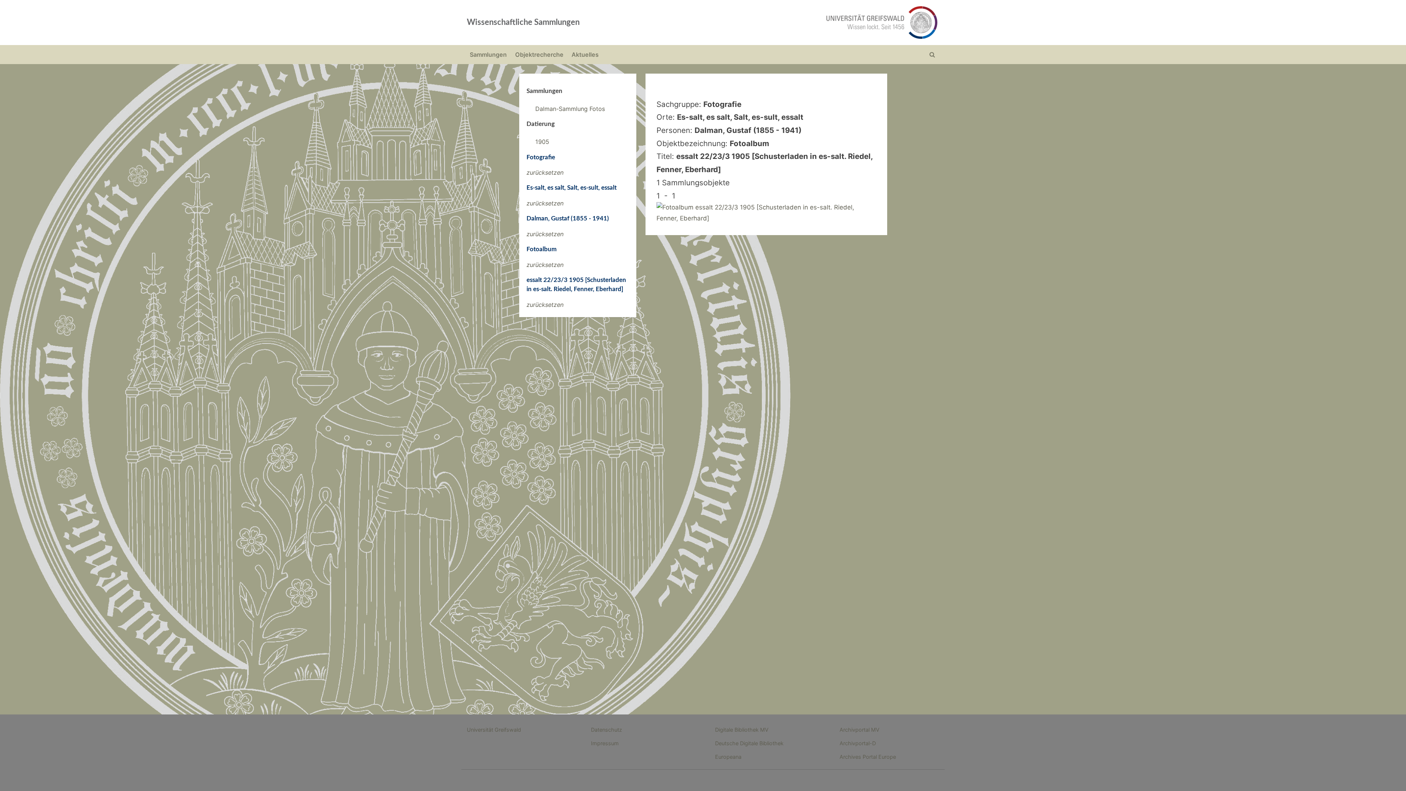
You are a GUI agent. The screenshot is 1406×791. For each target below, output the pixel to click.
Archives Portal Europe (868, 757)
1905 (542, 141)
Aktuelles (585, 54)
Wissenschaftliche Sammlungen (523, 22)
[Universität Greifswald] (807, 22)
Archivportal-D (858, 743)
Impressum (605, 743)
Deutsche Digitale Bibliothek (749, 743)
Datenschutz (606, 730)
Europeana (728, 757)
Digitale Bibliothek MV (742, 730)
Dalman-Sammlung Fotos (570, 108)
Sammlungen (488, 54)
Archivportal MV (859, 730)
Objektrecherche (539, 54)
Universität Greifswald (494, 730)
